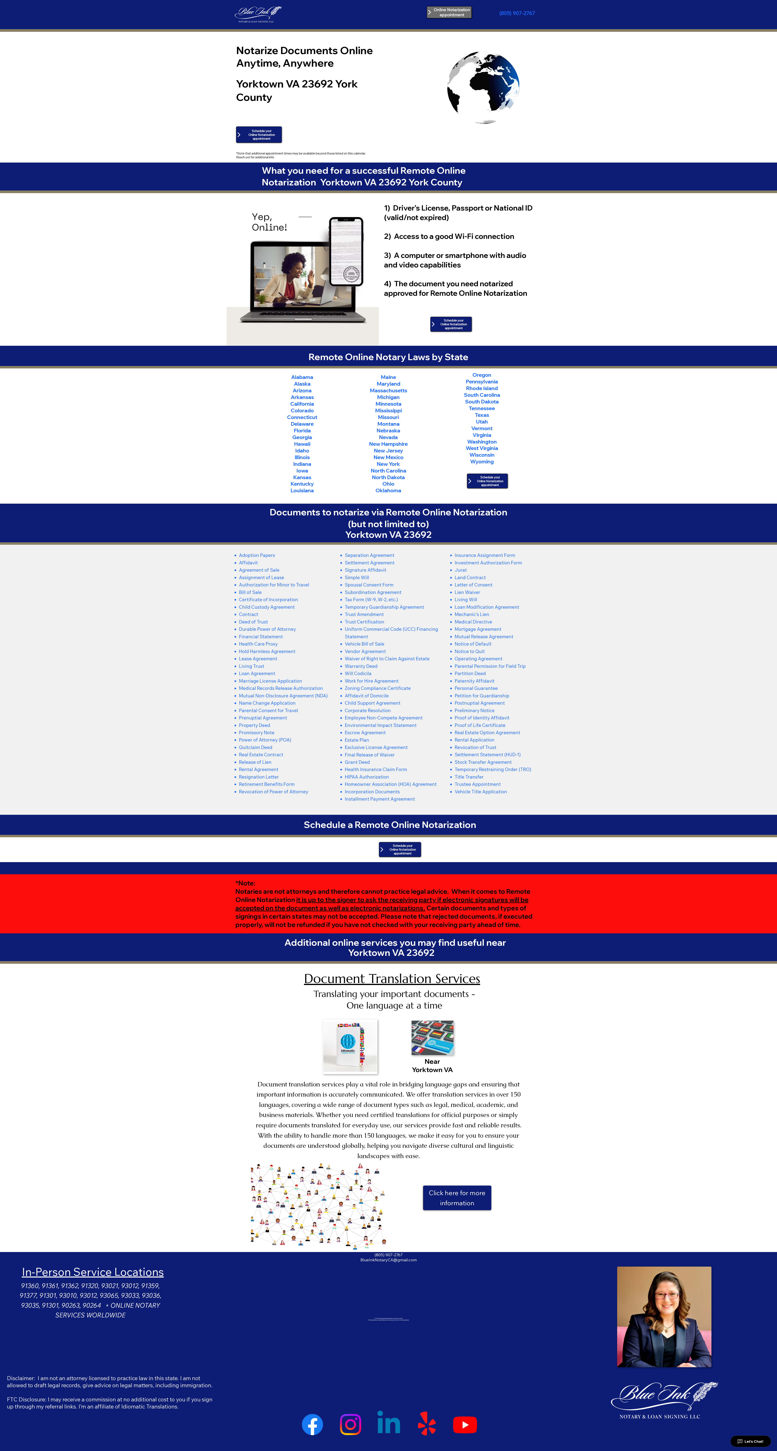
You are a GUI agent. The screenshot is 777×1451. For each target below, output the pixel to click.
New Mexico (388, 457)
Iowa (302, 470)
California (302, 403)
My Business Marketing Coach (387, 1318)
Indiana (302, 464)
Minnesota (388, 403)
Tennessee (482, 408)
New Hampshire (388, 443)
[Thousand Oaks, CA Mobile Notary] (465, 1424)
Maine (388, 377)
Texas (482, 415)
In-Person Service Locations (93, 1272)
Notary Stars (399, 1318)
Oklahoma (388, 490)
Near (432, 1061)
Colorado (302, 410)
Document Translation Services (392, 978)
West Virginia (482, 448)
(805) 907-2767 (517, 13)
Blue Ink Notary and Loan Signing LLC (388, 1244)
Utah (482, 421)
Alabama (302, 377)
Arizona (302, 390)
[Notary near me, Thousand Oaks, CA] (427, 1424)
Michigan (388, 397)
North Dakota (388, 477)
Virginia (482, 435)
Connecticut (302, 417)
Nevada (388, 437)
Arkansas (302, 397)
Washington (482, 441)
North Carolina (388, 470)
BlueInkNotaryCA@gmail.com (388, 1259)
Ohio (388, 483)
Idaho (302, 450)
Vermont (482, 428)
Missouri (388, 417)
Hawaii (302, 443)
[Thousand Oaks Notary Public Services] (350, 1424)
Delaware (302, 423)
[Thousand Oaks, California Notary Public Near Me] (389, 1424)
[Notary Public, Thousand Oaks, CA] (312, 1424)
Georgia (302, 437)
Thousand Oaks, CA (389, 1249)
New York (388, 464)
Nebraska (388, 430)
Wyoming (482, 461)
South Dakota (482, 401)
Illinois (302, 457)
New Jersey (388, 450)
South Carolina (482, 394)
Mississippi (388, 410)
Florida (302, 430)
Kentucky (302, 483)
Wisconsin (482, 454)
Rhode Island (482, 388)
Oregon (481, 374)
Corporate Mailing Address (605, 1442)
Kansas (302, 477)
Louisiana (302, 490)
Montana (388, 423)
